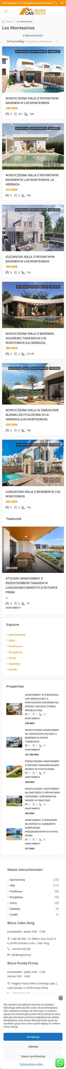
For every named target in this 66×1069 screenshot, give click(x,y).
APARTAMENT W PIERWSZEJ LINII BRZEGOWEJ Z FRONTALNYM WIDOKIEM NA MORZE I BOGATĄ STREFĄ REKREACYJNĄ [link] (41, 702)
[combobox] (42, 41)
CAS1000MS (54, 368)
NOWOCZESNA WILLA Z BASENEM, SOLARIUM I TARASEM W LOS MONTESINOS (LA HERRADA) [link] (30, 338)
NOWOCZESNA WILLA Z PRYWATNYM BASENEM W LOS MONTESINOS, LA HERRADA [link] (32, 180)
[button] (60, 998)
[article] (33, 570)
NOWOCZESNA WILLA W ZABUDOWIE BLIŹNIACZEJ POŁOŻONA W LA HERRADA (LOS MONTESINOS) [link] (32, 415)
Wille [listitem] (12, 640)
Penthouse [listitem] (15, 646)
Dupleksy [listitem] (14, 663)
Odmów (33, 1046)
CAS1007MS (54, 287)
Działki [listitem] (13, 669)
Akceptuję (33, 1037)
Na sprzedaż (22, 51)
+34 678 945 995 (20, 949)
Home (9, 21)
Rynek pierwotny (38, 51)
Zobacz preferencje (33, 1056)
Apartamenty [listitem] (17, 634)
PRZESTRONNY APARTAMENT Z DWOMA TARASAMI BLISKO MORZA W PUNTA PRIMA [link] (42, 765)
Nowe (26, 368)
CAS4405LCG (54, 51)
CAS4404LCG (54, 128)
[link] (33, 550)
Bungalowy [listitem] (16, 652)
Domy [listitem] (12, 658)
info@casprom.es (21, 954)
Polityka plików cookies (31, 1064)
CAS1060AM (54, 445)
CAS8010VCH (54, 210)
